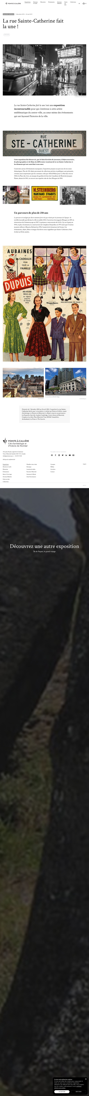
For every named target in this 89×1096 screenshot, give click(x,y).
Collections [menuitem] (73, 2)
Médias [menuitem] (52, 467)
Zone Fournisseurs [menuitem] (31, 477)
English (84, 464)
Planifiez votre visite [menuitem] (32, 464)
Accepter (62, 1092)
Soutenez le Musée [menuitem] (31, 474)
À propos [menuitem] (52, 464)
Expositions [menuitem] (28, 2)
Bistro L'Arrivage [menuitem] (7, 474)
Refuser (78, 1092)
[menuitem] (14, 3)
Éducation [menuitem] (43, 2)
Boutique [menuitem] (29, 467)
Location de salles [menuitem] (31, 469)
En (79, 3)
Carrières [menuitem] (52, 469)
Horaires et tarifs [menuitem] (35, 2)
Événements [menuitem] (51, 2)
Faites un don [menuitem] (65, 3)
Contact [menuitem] (52, 472)
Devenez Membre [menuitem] (59, 2)
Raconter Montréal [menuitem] (31, 472)
